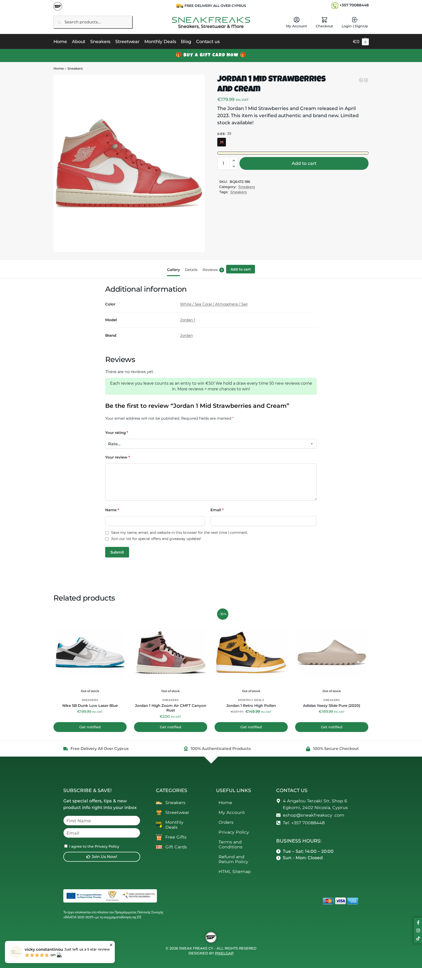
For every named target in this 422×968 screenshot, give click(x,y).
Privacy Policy (234, 832)
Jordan (186, 335)
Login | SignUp (355, 26)
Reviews (213, 269)
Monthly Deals (251, 700)
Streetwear (177, 812)
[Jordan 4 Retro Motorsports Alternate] (361, 80)
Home (58, 68)
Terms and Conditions (230, 844)
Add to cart (304, 163)
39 (221, 142)
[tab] (174, 269)
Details (191, 269)
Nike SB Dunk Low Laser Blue (90, 705)
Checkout (324, 26)
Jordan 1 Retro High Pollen (251, 705)
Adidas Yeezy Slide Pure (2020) (331, 705)
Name (112, 510)
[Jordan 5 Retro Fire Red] (366, 80)
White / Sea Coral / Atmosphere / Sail (214, 304)
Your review (117, 457)
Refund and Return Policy (233, 859)
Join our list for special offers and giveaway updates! (156, 539)
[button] (361, 41)
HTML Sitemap (235, 871)
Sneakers (75, 68)
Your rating (116, 432)
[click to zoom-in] (129, 163)
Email (216, 510)
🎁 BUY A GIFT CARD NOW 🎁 (211, 55)
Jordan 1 (187, 319)
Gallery (173, 269)
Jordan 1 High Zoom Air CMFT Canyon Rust (170, 708)
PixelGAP (224, 953)
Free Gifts (175, 837)
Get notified (90, 727)
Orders (226, 822)
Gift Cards (176, 846)
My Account (296, 26)
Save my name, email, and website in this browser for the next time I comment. (179, 533)
